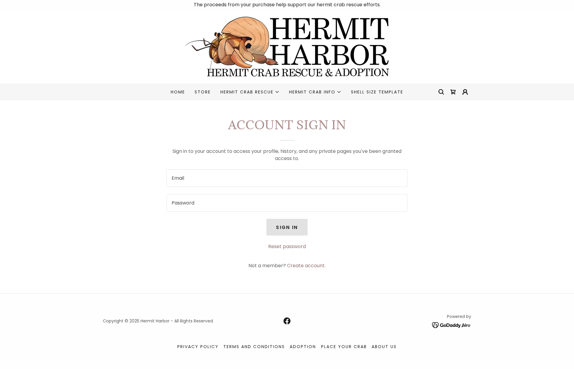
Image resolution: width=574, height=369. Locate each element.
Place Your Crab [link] (344, 347)
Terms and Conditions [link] (254, 347)
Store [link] (203, 92)
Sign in (287, 227)
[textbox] (287, 178)
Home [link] (178, 92)
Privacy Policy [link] (198, 347)
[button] (250, 92)
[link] (287, 46)
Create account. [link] (306, 265)
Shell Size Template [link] (377, 92)
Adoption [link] (303, 347)
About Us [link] (384, 347)
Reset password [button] (287, 246)
